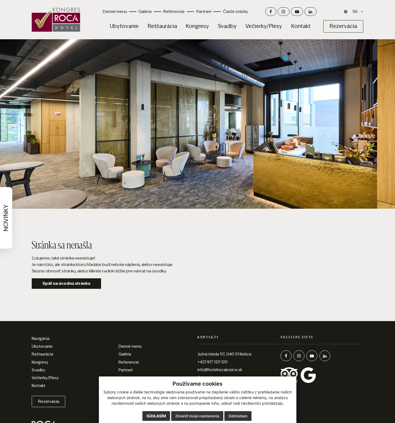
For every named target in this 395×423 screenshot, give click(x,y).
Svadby (38, 370)
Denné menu (115, 11)
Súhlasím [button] (156, 416)
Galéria (145, 11)
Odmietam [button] (237, 416)
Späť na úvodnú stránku (66, 283)
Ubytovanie (42, 346)
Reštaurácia (42, 354)
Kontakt (38, 385)
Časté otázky (235, 11)
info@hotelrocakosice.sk (220, 369)
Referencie (174, 11)
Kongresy (40, 362)
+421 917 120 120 (213, 362)
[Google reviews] (308, 374)
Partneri (203, 11)
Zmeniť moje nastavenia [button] (197, 416)
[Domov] (56, 20)
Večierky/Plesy (45, 377)
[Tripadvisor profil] (290, 374)
